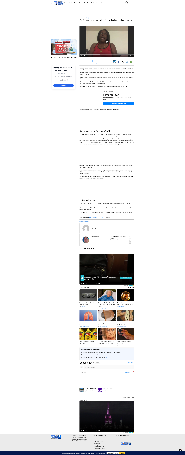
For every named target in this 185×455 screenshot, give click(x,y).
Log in (128, 362)
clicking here (129, 354)
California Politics (93, 217)
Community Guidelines (78, 437)
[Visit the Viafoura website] (131, 397)
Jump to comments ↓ (84, 221)
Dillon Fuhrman (88, 60)
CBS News (83, 60)
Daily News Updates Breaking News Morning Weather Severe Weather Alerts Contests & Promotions (99, 445)
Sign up (132, 362)
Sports (80, 2)
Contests (98, 2)
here (107, 357)
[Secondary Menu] (52, 2)
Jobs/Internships (82, 439)
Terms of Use (75, 435)
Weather (71, 2)
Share (102, 2)
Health (92, 2)
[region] (106, 380)
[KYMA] (58, 3)
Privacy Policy (82, 435)
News (65, 2)
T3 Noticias (86, 2)
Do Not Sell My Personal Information (80, 440)
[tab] (83, 372)
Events (76, 2)
